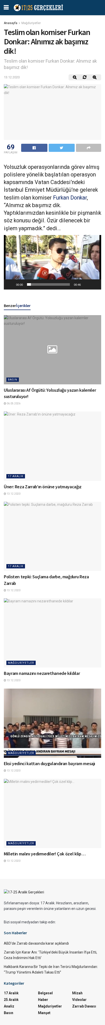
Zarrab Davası (84, 1006)
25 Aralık (11, 1000)
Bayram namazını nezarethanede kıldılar (42, 673)
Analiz (9, 1006)
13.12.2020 (12, 77)
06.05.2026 (13, 403)
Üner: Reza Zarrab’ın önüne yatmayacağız (43, 487)
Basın (12, 379)
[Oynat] (10, 284)
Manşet (44, 1013)
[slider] (48, 284)
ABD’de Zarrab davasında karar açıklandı (36, 943)
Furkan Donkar (70, 197)
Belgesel (45, 993)
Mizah (77, 993)
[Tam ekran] (94, 284)
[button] (52, 262)
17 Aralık (15, 476)
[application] (52, 262)
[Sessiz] (86, 284)
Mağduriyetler (31, 23)
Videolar (79, 1000)
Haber (43, 1000)
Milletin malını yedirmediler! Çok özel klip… (44, 854)
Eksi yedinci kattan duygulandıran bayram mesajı (49, 763)
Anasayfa (10, 23)
